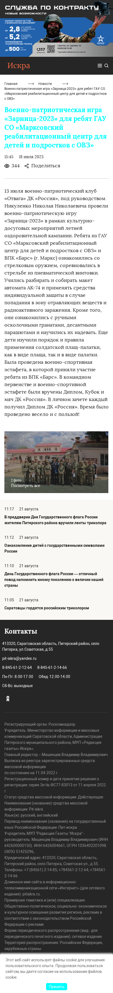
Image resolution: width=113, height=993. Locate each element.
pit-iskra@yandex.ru (19, 658)
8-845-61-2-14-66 (52, 667)
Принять (56, 986)
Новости (45, 84)
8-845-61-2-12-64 (17, 667)
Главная (11, 84)
